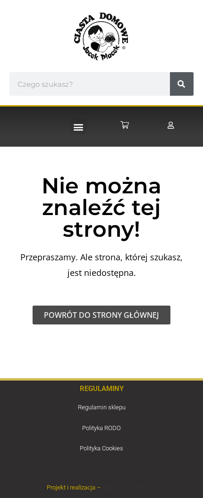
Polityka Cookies (101, 448)
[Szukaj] (182, 84)
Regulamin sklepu (102, 407)
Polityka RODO (101, 428)
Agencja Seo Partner (129, 487)
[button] (78, 126)
